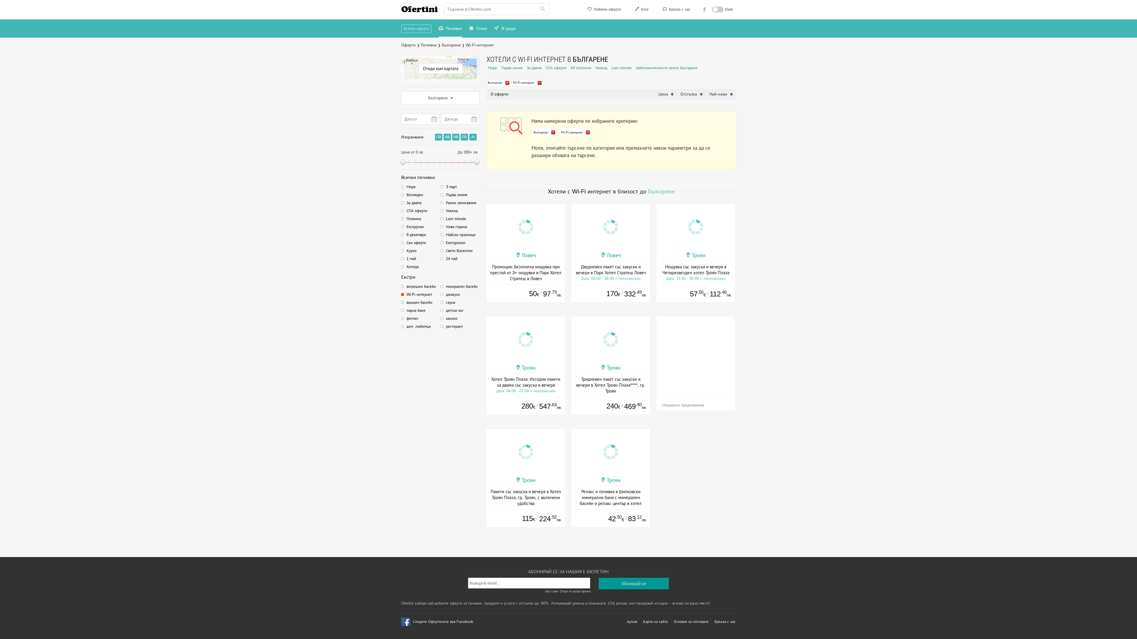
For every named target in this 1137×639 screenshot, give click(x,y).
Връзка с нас (679, 9)
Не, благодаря (620, 59)
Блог (644, 9)
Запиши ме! (612, 47)
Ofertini (419, 9)
